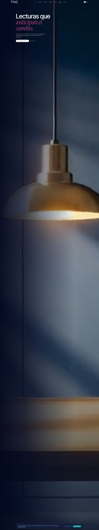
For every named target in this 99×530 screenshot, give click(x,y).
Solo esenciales (68, 526)
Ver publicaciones (21, 40)
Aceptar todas (77, 526)
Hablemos (32, 40)
